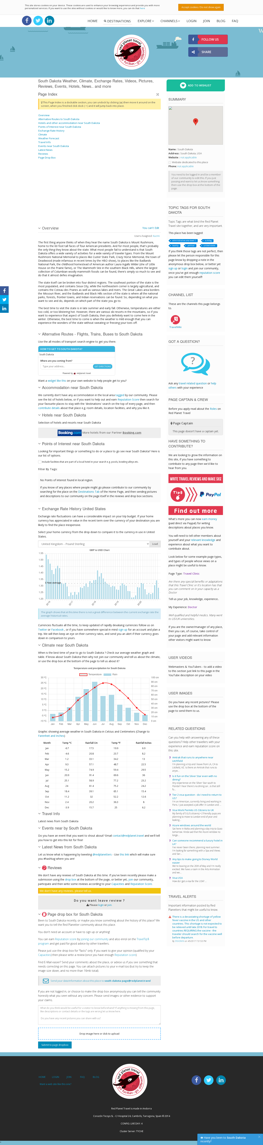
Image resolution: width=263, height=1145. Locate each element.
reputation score (209, 273)
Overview (43, 115)
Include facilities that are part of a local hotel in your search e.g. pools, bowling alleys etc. (90, 461)
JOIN (206, 21)
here (142, 8)
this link (124, 854)
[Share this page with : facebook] (4, 290)
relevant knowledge (203, 540)
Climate (42, 134)
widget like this (57, 380)
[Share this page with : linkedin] (4, 308)
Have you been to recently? (223, 1139)
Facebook (57, 629)
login (101, 905)
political (191, 245)
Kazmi (156, 236)
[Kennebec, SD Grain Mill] (48, 175)
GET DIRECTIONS (103, 366)
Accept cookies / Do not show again (201, 7)
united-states (209, 245)
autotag (208, 240)
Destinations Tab (89, 491)
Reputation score (65, 939)
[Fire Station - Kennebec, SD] (48, 204)
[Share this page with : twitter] (4, 299)
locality (175, 245)
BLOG (96, 1077)
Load (155, 544)
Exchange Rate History (51, 130)
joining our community (94, 939)
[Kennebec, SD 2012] (67, 175)
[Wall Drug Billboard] (96, 175)
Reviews (43, 153)
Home (93, 21)
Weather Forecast (48, 138)
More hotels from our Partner (111, 432)
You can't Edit (150, 228)
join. (109, 905)
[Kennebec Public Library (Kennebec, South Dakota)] (145, 204)
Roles (213, 409)
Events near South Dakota (53, 146)
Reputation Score (128, 399)
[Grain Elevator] (145, 175)
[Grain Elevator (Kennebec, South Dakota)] (126, 175)
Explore (145, 21)
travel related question (193, 383)
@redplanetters (102, 854)
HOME (42, 1077)
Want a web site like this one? (55, 1084)
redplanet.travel (83, 373)
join (130, 879)
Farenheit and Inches (51, 736)
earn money (209, 519)
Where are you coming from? (56, 360)
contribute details (49, 408)
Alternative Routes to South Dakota (58, 119)
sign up (122, 629)
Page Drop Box (47, 157)
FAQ (235, 21)
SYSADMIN (180, 941)
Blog (221, 21)
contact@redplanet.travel (128, 835)
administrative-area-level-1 (184, 240)
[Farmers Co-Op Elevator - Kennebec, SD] (67, 204)
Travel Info (44, 142)
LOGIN (192, 21)
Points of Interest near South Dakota (59, 127)
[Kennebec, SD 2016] (96, 204)
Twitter (42, 629)
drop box (70, 879)
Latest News (45, 150)
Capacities (117, 884)
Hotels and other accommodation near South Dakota (69, 123)
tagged (120, 395)
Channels (169, 21)
